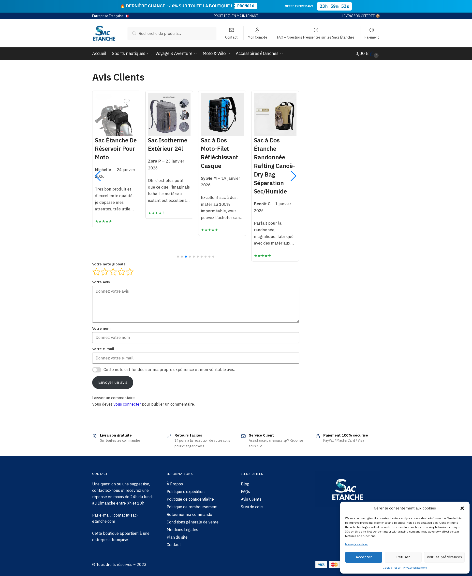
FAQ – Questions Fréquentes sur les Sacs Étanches (315, 37)
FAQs (245, 491)
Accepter (364, 557)
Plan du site (177, 537)
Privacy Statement (415, 567)
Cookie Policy (391, 567)
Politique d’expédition (186, 491)
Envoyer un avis (112, 382)
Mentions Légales (182, 529)
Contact (231, 37)
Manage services (356, 544)
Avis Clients (251, 499)
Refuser (403, 557)
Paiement (372, 37)
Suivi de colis (252, 506)
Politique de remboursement (192, 506)
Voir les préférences (444, 557)
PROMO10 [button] (245, 6)
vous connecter (127, 404)
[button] (462, 508)
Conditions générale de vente (193, 522)
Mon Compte (257, 37)
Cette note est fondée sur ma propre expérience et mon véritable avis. (169, 369)
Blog (245, 483)
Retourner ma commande (189, 514)
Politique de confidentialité (190, 499)
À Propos (175, 483)
